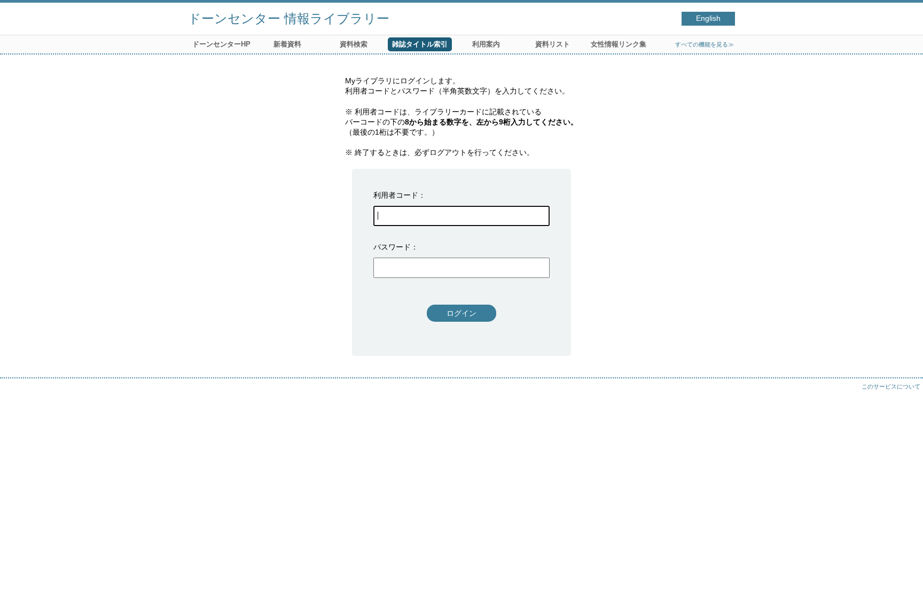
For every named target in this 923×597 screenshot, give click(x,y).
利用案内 (486, 44)
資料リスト (552, 44)
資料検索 (353, 44)
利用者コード (395, 195)
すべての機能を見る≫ (704, 44)
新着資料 (287, 44)
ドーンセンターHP (221, 44)
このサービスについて (891, 386)
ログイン (461, 313)
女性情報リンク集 (618, 44)
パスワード (392, 247)
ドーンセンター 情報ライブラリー (288, 18)
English (708, 18)
